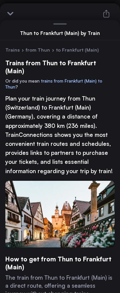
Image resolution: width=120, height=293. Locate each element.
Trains (12, 50)
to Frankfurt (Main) (77, 50)
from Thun (38, 50)
